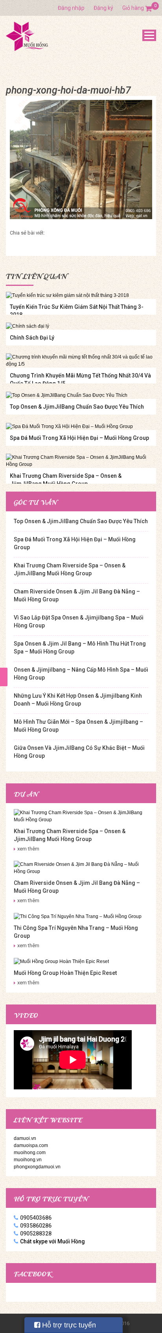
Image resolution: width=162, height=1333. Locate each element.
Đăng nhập (71, 8)
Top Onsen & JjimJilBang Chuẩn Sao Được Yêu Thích (77, 407)
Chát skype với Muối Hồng (52, 1241)
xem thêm (28, 849)
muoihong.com (30, 1152)
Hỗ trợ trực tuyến (68, 1325)
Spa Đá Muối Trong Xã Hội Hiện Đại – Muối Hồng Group (79, 438)
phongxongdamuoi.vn (37, 1167)
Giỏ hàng (137, 8)
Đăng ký (103, 8)
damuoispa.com (31, 1145)
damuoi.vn (25, 1138)
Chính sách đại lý (32, 337)
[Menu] (149, 35)
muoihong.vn (28, 1159)
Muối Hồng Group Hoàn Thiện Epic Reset (65, 973)
